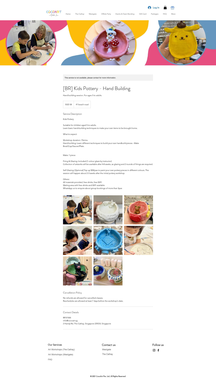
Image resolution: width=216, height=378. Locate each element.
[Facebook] (158, 350)
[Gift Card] (173, 8)
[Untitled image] (77, 209)
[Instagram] (154, 350)
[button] (165, 7)
